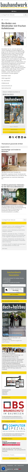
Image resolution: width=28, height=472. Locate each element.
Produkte (6, 19)
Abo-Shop (4, 392)
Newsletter (3, 465)
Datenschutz (20, 465)
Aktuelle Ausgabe (6, 389)
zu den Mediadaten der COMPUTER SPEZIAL (13, 433)
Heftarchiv (4, 394)
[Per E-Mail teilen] (22, 137)
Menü (14, 11)
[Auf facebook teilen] (10, 137)
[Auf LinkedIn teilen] (19, 137)
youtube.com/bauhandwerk (9, 358)
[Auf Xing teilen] (16, 137)
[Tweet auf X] (13, 137)
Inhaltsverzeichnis (14, 132)
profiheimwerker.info (14, 366)
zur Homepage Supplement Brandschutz (12, 418)
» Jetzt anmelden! (14, 294)
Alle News (4, 248)
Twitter (17, 368)
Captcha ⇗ (19, 291)
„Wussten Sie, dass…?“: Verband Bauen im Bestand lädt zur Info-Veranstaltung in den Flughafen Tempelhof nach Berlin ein (13, 235)
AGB (15, 465)
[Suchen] (25, 15)
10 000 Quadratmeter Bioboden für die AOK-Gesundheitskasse (12, 186)
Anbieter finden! (14, 458)
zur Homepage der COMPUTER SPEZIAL (12, 435)
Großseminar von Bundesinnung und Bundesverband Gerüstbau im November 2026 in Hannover (13, 240)
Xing (14, 368)
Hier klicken (16, 290)
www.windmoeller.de (6, 85)
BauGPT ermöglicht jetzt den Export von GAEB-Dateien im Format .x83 (14, 244)
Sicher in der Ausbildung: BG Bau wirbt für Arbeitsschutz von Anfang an (13, 227)
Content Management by (7, 469)
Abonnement (14, 129)
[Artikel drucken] (25, 137)
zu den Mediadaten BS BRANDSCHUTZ (11, 416)
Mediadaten (5, 391)
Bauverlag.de (4, 470)
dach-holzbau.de (12, 362)
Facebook (4, 369)
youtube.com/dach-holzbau (9, 359)
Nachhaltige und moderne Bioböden (11, 150)
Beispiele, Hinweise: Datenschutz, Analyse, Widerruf (13, 297)
